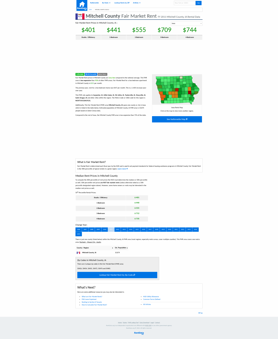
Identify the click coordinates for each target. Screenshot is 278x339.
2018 (156, 229)
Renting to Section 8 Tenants (92, 302)
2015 (137, 229)
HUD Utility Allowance (151, 297)
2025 (78, 234)
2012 (117, 229)
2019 (163, 229)
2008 (91, 229)
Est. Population (120, 248)
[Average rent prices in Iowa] (79, 253)
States (125, 322)
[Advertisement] (123, 57)
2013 (124, 229)
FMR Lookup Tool (133, 322)
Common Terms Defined (151, 299)
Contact (157, 322)
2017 (150, 229)
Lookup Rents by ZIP (122, 3)
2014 (130, 229)
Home (120, 322)
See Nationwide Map (176, 119)
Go (198, 3)
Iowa (90, 9)
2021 (176, 229)
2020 (169, 229)
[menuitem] (94, 3)
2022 (182, 229)
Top (201, 313)
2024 (195, 229)
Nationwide (94, 3)
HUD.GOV (148, 325)
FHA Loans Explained (89, 299)
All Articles (147, 304)
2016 (143, 229)
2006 (78, 229)
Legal (152, 322)
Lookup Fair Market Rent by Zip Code (116, 275)
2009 (98, 229)
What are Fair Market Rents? (92, 297)
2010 (104, 229)
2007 (85, 229)
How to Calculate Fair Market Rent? (94, 305)
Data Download (144, 322)
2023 (189, 229)
